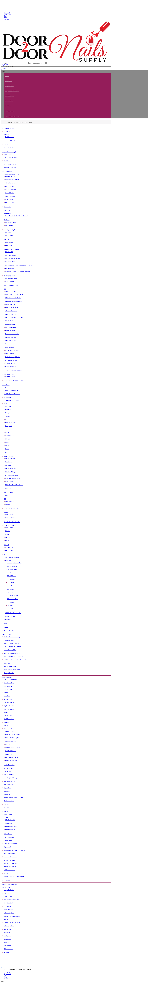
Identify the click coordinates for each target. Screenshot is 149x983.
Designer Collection (10, 314)
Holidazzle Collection (11, 340)
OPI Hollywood (11, 579)
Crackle (7, 416)
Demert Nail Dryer (9, 683)
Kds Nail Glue (8, 715)
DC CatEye (8, 462)
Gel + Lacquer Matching (12, 557)
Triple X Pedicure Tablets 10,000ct (13, 797)
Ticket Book (7, 794)
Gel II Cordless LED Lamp (11, 643)
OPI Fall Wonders (12, 569)
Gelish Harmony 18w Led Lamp (12, 646)
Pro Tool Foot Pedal (9, 860)
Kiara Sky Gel (9, 514)
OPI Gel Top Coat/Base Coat (13, 613)
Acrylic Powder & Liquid (12, 91)
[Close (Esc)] (147, 2)
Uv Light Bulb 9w (9, 673)
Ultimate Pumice (8, 949)
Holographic (8, 426)
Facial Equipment (8, 699)
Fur (6, 419)
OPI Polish (8, 619)
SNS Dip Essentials (10, 376)
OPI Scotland (10, 602)
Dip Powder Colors (10, 255)
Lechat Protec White (10, 741)
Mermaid (7, 439)
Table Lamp (7, 791)
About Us (6, 19)
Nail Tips (6, 725)
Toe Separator (7, 945)
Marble (7, 432)
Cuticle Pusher (8, 834)
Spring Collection (10, 363)
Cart (5, 16)
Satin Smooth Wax (9, 774)
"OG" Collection (10, 140)
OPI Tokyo (10, 605)
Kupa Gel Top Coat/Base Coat (12, 522)
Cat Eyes (7, 412)
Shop (5, 17)
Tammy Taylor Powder (10, 167)
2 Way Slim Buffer (9, 890)
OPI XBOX (10, 608)
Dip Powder (7, 210)
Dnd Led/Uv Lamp (9, 640)
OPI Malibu (10, 589)
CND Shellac (7, 397)
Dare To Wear (9, 527)
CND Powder (7, 161)
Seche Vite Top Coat (11, 760)
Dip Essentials (7, 207)
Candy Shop (8, 409)
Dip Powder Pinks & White (12, 258)
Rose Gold (8, 445)
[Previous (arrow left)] (3, 491)
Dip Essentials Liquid (11, 278)
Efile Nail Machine (9, 837)
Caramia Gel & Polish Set (11, 390)
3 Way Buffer (7, 893)
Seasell (7, 449)
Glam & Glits (7, 213)
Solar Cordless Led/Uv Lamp (12, 669)
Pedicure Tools (9, 101)
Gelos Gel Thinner (10, 731)
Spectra (7, 540)
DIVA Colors (9, 481)
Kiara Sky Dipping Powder (11, 230)
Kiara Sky (6, 512)
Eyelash (6, 692)
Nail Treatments (8, 729)
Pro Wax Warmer (8, 768)
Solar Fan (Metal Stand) (10, 778)
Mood (7, 534)
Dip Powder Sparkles (11, 261)
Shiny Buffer (7, 939)
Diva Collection (9, 321)
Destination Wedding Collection (14, 317)
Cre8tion (6, 404)
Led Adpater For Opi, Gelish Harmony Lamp (16, 660)
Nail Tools (8, 106)
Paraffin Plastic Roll (9, 765)
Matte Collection (9, 347)
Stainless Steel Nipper (10, 866)
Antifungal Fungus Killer (10, 679)
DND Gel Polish (8, 456)
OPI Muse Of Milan (12, 595)
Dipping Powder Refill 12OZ (13, 179)
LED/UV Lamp (9, 96)
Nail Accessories (9, 111)
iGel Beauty (7, 131)
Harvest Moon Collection (12, 334)
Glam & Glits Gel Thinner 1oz (13, 734)
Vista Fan (6, 804)
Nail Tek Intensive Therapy (12, 747)
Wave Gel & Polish (9, 630)
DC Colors (8, 465)
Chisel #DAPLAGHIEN (10, 157)
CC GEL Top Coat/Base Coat (12, 394)
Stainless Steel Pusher (9, 870)
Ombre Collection (10, 196)
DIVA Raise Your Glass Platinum (14, 485)
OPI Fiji (9, 572)
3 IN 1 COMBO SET (8, 129)
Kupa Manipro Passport (10, 843)
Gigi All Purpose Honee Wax (12, 702)
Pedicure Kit (7, 919)
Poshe (5, 623)
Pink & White (9, 199)
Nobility (7, 537)
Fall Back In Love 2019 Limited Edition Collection (19, 265)
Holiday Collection (10, 337)
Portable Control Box (9, 853)
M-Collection (9, 242)
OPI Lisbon (10, 586)
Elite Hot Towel (8, 689)
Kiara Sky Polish (10, 517)
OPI (5, 554)
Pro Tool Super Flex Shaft (11, 863)
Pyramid (6, 144)
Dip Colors (8, 232)
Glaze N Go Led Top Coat (12, 737)
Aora (5, 387)
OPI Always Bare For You (14, 563)
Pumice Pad (7, 932)
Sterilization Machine (9, 781)
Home (7, 76)
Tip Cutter (6, 873)
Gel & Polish (8, 81)
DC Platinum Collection (11, 475)
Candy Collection (10, 176)
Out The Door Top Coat (12, 757)
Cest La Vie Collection (11, 307)
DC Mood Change (10, 472)
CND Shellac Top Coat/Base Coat (13, 400)
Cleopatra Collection (11, 311)
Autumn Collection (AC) (12, 291)
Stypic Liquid (7, 788)
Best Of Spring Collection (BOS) (14, 294)
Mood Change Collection (12, 350)
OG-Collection (9, 245)
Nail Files (6, 722)
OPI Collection (9, 560)
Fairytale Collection (10, 327)
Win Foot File (7, 952)
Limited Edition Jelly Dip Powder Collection (17, 271)
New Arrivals (6, 880)
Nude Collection (9, 353)
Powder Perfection (10, 281)
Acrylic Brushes (8, 814)
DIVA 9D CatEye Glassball (12, 478)
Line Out (7, 744)
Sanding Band (7, 936)
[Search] (46, 63)
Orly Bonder (8, 754)
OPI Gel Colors (11, 576)
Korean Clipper (8, 840)
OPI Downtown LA (12, 566)
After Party (8, 406)
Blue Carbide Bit (10, 820)
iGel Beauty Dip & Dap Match (12, 509)
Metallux (7, 531)
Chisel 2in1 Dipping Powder (11, 174)
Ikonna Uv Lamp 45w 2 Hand (12, 653)
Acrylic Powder (8, 154)
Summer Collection (10, 366)
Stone (6, 452)
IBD (5, 499)
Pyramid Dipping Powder (11, 285)
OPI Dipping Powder (9, 275)
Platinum (7, 442)
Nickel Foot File (8, 909)
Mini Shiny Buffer (9, 903)
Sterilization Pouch (9, 784)
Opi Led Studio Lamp (10, 666)
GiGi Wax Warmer (9, 709)
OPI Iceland (10, 582)
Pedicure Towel (8, 929)
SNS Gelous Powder (11, 360)
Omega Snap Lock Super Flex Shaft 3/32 (15, 850)
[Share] (143, 2)
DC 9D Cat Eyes (10, 458)
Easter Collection (10, 324)
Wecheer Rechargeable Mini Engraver (14, 876)
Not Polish (6, 134)
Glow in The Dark (10, 422)
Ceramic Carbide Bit (11, 826)
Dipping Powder (9, 86)
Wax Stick (6, 807)
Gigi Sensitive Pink (9, 706)
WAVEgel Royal (8, 147)
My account (7, 14)
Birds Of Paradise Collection (13, 298)
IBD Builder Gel (9, 501)
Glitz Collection (9, 268)
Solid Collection (9, 202)
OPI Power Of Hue (12, 599)
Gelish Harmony (8, 492)
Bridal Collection (10, 304)
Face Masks (7, 696)
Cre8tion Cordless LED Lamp (12, 637)
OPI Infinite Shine (10, 616)
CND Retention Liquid (10, 164)
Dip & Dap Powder (10, 222)
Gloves (6, 712)
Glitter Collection (10, 183)
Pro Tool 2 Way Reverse (10, 857)
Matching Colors (9, 435)
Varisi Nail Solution (9, 801)
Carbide (6, 817)
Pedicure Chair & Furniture (12, 116)
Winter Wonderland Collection (13, 370)
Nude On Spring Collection (12, 357)
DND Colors (8, 488)
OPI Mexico (10, 592)
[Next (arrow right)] (146, 491)
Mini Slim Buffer (8, 906)
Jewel (6, 429)
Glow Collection (9, 186)
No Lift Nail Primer (10, 751)
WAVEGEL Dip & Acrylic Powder (13, 380)
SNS (5, 289)
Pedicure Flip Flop (9, 913)
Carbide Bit (8, 823)
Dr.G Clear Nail (8, 686)
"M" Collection (9, 137)
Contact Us (7, 13)
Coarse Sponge (8, 896)
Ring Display (7, 771)
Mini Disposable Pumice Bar (11, 899)
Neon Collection (9, 193)
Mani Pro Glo (7, 663)
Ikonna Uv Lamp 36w (10, 650)
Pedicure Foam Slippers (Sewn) (12, 916)
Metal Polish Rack (9, 719)
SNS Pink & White (9, 374)
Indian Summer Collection (12, 344)
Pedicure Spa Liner (9, 926)
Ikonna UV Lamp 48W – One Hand (13, 656)
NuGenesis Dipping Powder (11, 249)
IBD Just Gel (9, 504)
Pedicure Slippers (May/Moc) (12, 922)
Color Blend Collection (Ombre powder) (16, 216)
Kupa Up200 (7, 847)
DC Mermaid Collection (12, 468)
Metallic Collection (10, 189)
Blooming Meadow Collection (13, 301)
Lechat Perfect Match (9, 525)
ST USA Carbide (10, 829)
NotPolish (6, 239)
